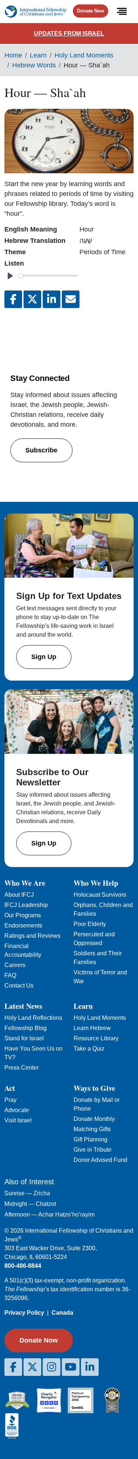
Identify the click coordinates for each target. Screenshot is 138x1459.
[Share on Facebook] (13, 299)
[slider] (48, 275)
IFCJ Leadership (26, 905)
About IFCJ (19, 895)
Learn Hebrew (92, 1028)
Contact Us (18, 985)
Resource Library (96, 1038)
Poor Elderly (90, 924)
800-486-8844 (22, 1266)
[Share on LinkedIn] (51, 299)
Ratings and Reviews (32, 936)
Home (13, 55)
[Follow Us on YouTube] (70, 1367)
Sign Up (43, 656)
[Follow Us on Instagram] (51, 1367)
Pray (10, 1100)
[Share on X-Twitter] (32, 299)
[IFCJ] (35, 11)
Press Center (21, 1067)
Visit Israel (18, 1120)
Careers (14, 965)
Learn (38, 55)
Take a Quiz (89, 1048)
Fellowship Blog (25, 1028)
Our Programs (22, 915)
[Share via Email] (70, 299)
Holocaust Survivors (100, 895)
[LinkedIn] (90, 1367)
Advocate (16, 1110)
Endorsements (23, 925)
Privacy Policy (24, 1313)
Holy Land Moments (83, 55)
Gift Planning (90, 1139)
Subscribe (41, 450)
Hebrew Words (34, 65)
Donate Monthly (94, 1119)
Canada (62, 1313)
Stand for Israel (24, 1038)
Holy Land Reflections (33, 1018)
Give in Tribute (93, 1150)
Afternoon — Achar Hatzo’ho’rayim (49, 1214)
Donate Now (90, 11)
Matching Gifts (92, 1129)
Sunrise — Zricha (27, 1193)
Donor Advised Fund (100, 1160)
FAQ (10, 975)
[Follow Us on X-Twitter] (32, 1367)
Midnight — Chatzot (30, 1204)
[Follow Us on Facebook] (13, 1367)
